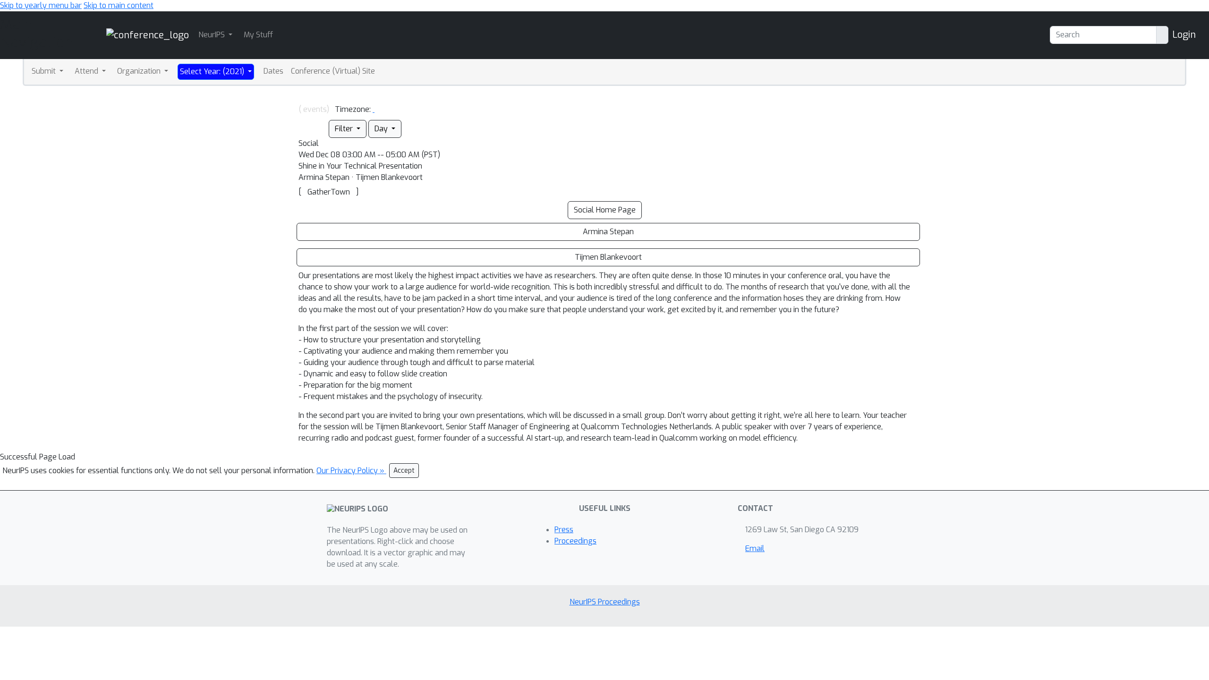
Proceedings (575, 541)
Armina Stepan (608, 232)
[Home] (147, 34)
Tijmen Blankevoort (608, 257)
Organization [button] (139, 71)
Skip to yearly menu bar (41, 5)
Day (382, 129)
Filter (345, 129)
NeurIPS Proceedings (605, 602)
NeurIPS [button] (212, 35)
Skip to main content (118, 5)
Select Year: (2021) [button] (213, 71)
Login (1184, 34)
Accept (404, 470)
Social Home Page (605, 210)
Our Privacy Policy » (351, 471)
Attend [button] (87, 71)
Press (563, 530)
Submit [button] (45, 71)
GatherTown (328, 192)
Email (755, 548)
